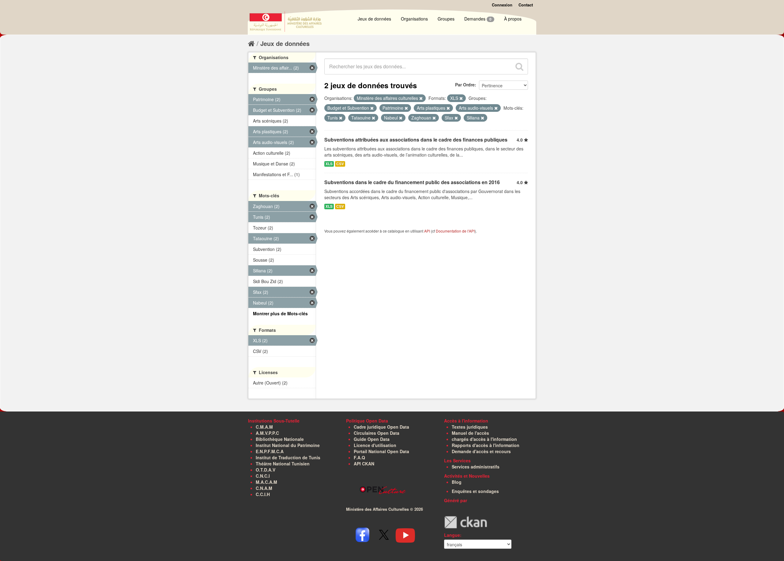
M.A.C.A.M (266, 482)
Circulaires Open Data (376, 433)
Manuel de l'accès (470, 433)
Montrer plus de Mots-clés (280, 313)
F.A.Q (359, 457)
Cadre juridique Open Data (381, 427)
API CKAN (364, 464)
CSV (340, 163)
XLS (329, 163)
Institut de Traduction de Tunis (288, 457)
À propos (513, 19)
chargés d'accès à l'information (484, 439)
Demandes (478, 19)
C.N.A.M (264, 488)
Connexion (502, 5)
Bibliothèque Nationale (280, 439)
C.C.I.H (263, 494)
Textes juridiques (470, 427)
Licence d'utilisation (375, 445)
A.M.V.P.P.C (267, 433)
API (427, 230)
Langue (452, 535)
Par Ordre (465, 84)
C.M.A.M (264, 427)
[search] (519, 66)
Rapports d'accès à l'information (485, 445)
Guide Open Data (372, 439)
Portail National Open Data (381, 451)
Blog (457, 482)
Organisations (414, 19)
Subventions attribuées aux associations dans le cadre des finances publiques (415, 139)
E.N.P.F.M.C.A (270, 451)
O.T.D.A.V (265, 470)
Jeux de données (374, 19)
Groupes (446, 19)
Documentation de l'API (455, 230)
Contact (525, 5)
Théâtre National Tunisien (283, 464)
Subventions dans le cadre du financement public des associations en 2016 (412, 182)
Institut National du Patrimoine (288, 445)
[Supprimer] (421, 98)
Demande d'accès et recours (481, 451)
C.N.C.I (263, 476)
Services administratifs (475, 467)
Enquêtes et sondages (475, 491)
